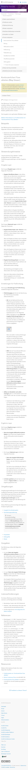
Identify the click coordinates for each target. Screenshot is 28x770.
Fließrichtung (7, 49)
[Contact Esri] (9, 761)
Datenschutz (23, 765)
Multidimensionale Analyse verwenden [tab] (12, 71)
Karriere (3, 747)
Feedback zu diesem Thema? (19, 690)
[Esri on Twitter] (2, 761)
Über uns (3, 744)
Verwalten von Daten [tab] (8, 34)
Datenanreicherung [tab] (8, 25)
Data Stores (4, 713)
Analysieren (11, 13)
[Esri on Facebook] (5, 761)
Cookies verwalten (5, 767)
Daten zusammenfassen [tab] (9, 19)
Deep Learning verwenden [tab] (9, 67)
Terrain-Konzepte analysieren (12, 64)
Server (2, 711)
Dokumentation (5, 719)
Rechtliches (12, 767)
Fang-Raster (7, 534)
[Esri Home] (4, 757)
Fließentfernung (7, 52)
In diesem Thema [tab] (6, 95)
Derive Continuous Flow (10, 677)
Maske (5, 539)
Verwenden (4, 13)
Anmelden (24, 2)
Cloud (2, 715)
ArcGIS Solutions (5, 736)
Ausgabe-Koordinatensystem (11, 510)
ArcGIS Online (4, 725)
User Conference (5, 751)
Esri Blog (3, 749)
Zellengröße (7, 536)
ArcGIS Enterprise (8, 2)
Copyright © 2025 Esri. (6, 765)
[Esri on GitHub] (7, 761)
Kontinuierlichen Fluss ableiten (11, 40)
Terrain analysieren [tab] (8, 37)
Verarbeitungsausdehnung (10, 512)
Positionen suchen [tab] (7, 22)
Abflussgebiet (7, 61)
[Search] (19, 2)
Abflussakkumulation (9, 46)
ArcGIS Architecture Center (8, 739)
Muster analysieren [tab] (8, 28)
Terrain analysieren (7, 15)
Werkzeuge (18, 13)
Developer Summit (6, 753)
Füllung (5, 43)
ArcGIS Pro (4, 728)
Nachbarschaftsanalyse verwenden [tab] (11, 31)
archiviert (21, 85)
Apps (2, 717)
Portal (2, 708)
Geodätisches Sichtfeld (9, 55)
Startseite (3, 706)
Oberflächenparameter (9, 58)
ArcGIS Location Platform (7, 732)
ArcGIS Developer (5, 734)
